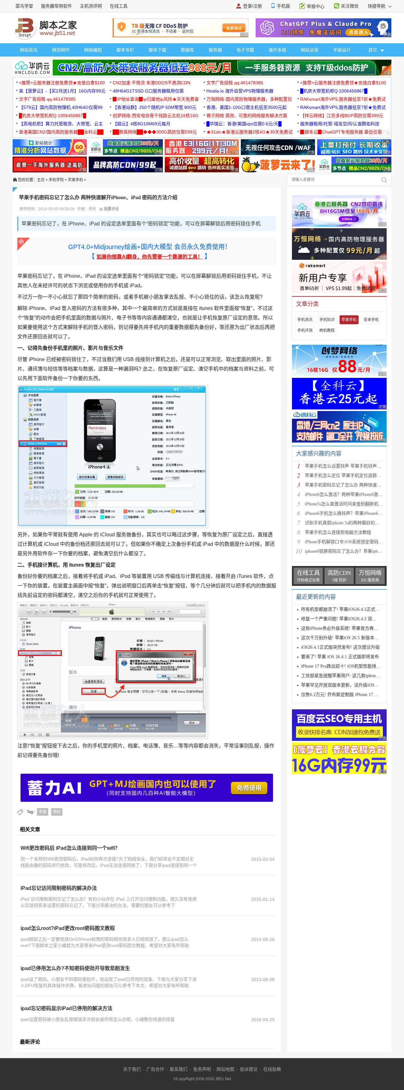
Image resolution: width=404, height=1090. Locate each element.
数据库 (187, 49)
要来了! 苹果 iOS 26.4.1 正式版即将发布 (340, 656)
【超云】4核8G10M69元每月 (141, 123)
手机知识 (327, 320)
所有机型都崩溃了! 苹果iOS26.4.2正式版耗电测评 (349, 609)
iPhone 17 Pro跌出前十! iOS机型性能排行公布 (345, 666)
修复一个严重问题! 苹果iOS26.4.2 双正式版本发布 (350, 618)
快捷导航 (377, 6)
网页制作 (61, 49)
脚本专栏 (125, 49)
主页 (41, 180)
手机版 (283, 6)
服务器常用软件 (56, 6)
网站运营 (309, 49)
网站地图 (225, 1069)
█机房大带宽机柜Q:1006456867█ (333, 90)
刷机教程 (327, 330)
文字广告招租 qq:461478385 (234, 82)
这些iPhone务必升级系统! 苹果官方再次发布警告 (348, 628)
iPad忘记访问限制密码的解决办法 (59, 888)
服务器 (215, 49)
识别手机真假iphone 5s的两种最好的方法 (344, 523)
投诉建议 (249, 1069)
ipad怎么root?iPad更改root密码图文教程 (68, 928)
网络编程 (93, 49)
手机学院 (56, 180)
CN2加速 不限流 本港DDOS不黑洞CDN (151, 82)
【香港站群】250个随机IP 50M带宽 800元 (154, 107)
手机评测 (304, 330)
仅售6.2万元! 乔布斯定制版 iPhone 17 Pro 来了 (346, 694)
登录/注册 (252, 6)
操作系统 (277, 49)
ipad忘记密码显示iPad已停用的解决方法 (66, 1008)
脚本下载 (157, 49)
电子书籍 (245, 49)
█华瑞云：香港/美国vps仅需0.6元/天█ (244, 123)
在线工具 (119, 6)
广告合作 (155, 1069)
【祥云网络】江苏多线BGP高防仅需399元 (341, 115)
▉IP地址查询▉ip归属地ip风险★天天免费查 (156, 99)
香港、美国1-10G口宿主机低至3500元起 (246, 107)
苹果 (42, 812)
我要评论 (111, 209)
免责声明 (202, 1069)
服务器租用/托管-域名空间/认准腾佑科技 (339, 123)
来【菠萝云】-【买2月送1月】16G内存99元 (62, 90)
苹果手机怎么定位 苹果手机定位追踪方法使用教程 (354, 475)
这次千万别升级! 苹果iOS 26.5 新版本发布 (342, 637)
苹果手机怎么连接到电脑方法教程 (338, 532)
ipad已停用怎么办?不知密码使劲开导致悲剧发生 (75, 968)
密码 (57, 812)
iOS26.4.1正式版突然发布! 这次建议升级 (340, 647)
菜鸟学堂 (24, 6)
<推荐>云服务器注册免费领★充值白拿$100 (62, 82)
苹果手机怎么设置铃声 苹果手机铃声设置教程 (350, 466)
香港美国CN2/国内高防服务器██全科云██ (61, 131)
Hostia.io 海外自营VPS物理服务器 (239, 90)
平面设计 (342, 49)
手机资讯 (304, 320)
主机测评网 (91, 6)
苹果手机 (75, 180)
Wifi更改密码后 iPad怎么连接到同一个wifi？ (70, 848)
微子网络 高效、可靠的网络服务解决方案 (246, 115)
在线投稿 (272, 1069)
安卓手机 (371, 320)
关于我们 (132, 1069)
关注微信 (350, 6)
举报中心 (315, 6)
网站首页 (29, 49)
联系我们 (178, 1069)
